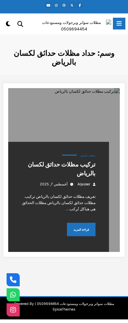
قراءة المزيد (81, 229)
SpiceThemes (64, 309)
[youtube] (48, 5)
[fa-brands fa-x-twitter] (72, 5)
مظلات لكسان (88, 155)
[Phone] (13, 279)
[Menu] (119, 23)
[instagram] (56, 5)
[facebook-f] (80, 5)
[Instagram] (13, 309)
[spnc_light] (8, 25)
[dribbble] (64, 5)
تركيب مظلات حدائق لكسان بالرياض (62, 169)
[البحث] (20, 24)
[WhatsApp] (13, 294)
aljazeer (83, 184)
